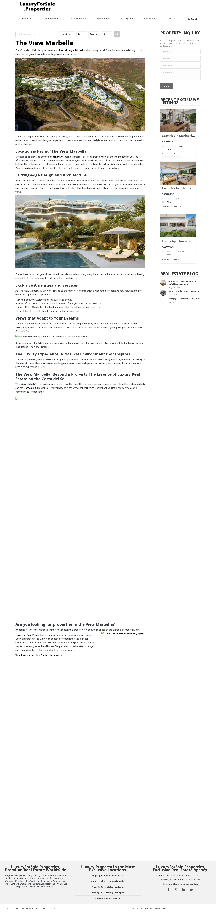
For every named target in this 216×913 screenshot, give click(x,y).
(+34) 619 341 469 (175, 879)
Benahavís (58, 156)
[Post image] (163, 283)
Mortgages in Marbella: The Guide (184, 298)
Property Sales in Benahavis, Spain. (108, 881)
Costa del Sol (31, 388)
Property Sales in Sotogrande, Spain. (108, 892)
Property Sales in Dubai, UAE (108, 898)
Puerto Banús (23, 168)
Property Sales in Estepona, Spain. (108, 887)
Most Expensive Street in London (184, 291)
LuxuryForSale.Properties (29, 635)
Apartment (166, 154)
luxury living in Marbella (72, 50)
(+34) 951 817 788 (192, 879)
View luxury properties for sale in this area (38, 655)
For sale (177, 154)
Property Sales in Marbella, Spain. (108, 875)
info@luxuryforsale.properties (183, 884)
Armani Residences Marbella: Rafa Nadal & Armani (182, 282)
